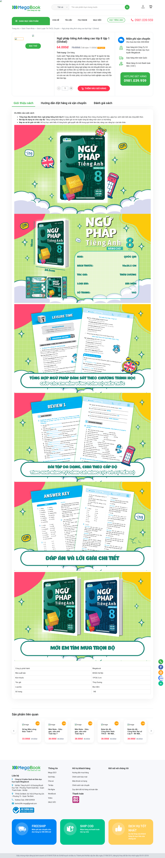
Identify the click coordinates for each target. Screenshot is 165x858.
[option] (33, 35)
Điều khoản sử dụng (79, 781)
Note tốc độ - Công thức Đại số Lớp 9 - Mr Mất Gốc (134, 731)
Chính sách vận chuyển (81, 785)
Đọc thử (33, 46)
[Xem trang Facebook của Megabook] (160, 667)
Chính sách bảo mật (79, 777)
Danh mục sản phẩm (28, 21)
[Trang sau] (151, 730)
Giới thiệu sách (23, 103)
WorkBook (52, 794)
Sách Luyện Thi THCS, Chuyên (48, 28)
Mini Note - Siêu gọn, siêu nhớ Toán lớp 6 (82, 731)
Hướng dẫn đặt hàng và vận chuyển (63, 103)
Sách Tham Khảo (28, 28)
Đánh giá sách (103, 103)
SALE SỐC (97, 20)
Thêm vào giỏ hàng (95, 88)
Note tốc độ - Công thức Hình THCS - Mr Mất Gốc (108, 731)
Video (50, 798)
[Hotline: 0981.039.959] (160, 661)
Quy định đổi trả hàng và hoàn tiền (85, 789)
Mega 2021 (52, 773)
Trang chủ (15, 28)
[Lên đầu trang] (160, 683)
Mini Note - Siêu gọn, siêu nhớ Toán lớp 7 (55, 731)
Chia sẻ (55, 20)
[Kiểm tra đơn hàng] (160, 672)
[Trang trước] (13, 730)
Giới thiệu (51, 777)
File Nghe (82, 20)
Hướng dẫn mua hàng (80, 773)
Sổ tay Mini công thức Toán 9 (29, 730)
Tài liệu (68, 20)
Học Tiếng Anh (116, 20)
